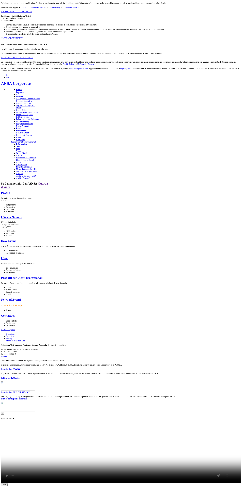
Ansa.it (19, 155)
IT (7, 75)
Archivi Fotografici (23, 178)
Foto (18, 149)
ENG (8, 77)
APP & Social (21, 164)
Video (18, 151)
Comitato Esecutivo (24, 101)
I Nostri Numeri (11, 217)
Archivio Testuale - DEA (26, 176)
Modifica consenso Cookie (16, 341)
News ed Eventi (11, 299)
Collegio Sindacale (23, 103)
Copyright (10, 336)
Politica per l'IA (22, 117)
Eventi (18, 137)
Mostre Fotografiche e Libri (27, 169)
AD (17, 94)
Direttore (19, 96)
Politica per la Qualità (24, 115)
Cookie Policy (54, 7)
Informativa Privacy (71, 7)
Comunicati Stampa (24, 135)
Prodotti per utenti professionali (22, 277)
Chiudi (4, 485)
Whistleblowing (22, 121)
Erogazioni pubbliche (24, 124)
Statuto (19, 108)
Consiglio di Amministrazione (28, 99)
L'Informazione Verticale (26, 158)
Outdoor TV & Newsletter (26, 171)
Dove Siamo (8, 241)
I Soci (4, 258)
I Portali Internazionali (25, 160)
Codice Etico (21, 110)
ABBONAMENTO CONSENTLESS (16, 12)
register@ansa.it (126, 68)
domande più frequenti (79, 68)
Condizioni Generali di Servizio (33, 7)
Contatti (4, 356)
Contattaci (8, 315)
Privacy (9, 338)
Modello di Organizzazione (27, 112)
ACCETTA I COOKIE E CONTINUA (17, 58)
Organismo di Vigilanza (25, 105)
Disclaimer (10, 334)
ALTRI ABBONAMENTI (12, 38)
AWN (18, 162)
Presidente (20, 92)
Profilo (5, 192)
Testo (18, 146)
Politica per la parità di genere (28, 119)
